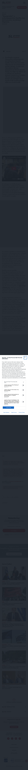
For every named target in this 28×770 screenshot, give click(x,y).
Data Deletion (6, 412)
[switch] (23, 385)
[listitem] (14, 382)
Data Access (14, 412)
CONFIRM (8, 407)
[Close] (25, 357)
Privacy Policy (22, 412)
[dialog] (14, 385)
